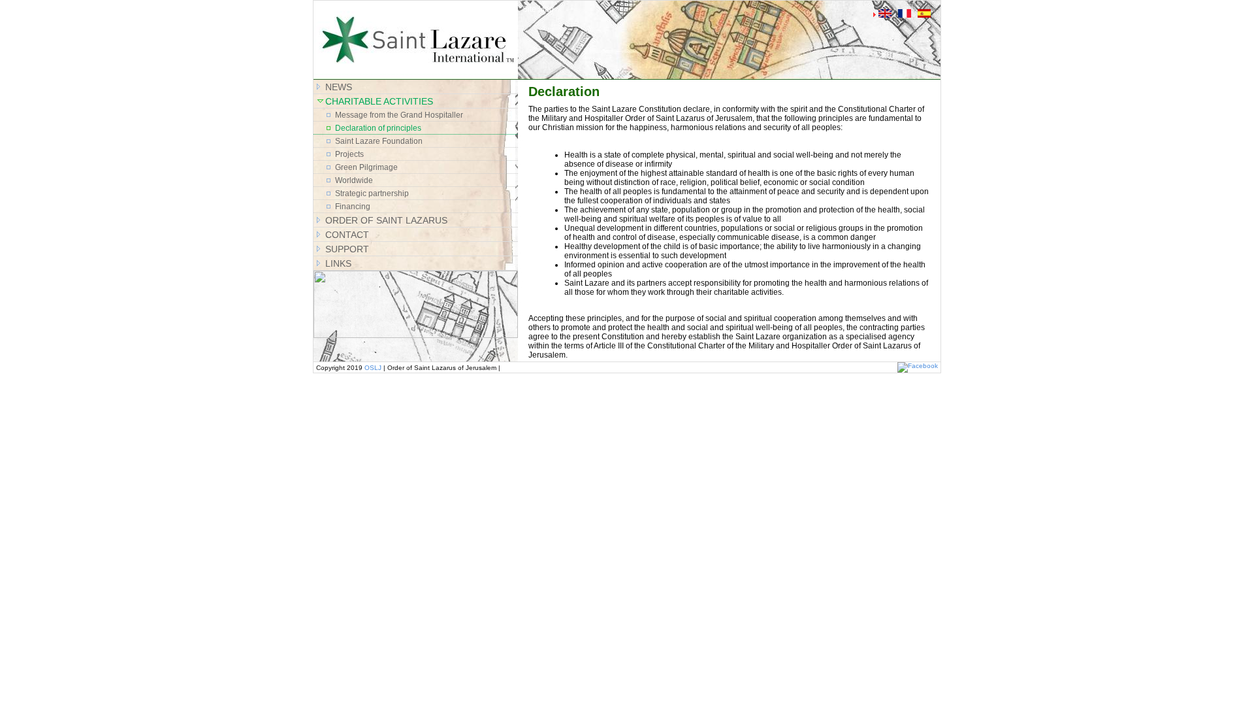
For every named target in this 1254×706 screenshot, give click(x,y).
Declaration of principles (378, 128)
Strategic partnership (372, 193)
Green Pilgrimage (366, 167)
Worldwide (354, 180)
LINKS (338, 263)
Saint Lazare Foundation (379, 141)
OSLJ (372, 367)
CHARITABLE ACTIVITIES (379, 101)
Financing (352, 206)
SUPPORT (347, 249)
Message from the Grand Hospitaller (399, 115)
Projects (349, 154)
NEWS (338, 87)
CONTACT (347, 234)
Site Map (538, 9)
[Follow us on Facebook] (917, 365)
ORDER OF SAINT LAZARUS (386, 220)
